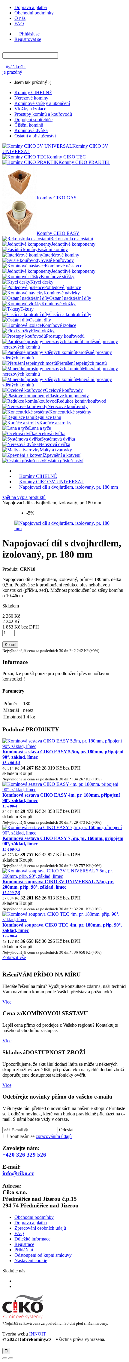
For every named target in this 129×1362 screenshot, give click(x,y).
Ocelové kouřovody (64, 390)
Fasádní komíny (53, 249)
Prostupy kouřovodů (65, 336)
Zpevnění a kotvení (62, 455)
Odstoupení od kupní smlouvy (43, 1255)
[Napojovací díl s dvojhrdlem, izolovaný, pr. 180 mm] (64, 528)
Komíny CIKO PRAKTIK (84, 162)
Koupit (10, 644)
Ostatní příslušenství (64, 460)
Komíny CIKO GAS (56, 197)
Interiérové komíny (61, 254)
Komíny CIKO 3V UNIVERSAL (51, 481)
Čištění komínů (28, 125)
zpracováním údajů (54, 1136)
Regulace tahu (47, 417)
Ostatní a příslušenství (35, 135)
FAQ (19, 23)
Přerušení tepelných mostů (82, 363)
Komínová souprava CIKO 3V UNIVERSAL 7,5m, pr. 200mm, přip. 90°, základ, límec (58, 887)
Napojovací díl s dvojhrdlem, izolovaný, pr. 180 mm (68, 487)
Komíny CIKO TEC (66, 156)
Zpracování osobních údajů (40, 1228)
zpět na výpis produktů (24, 497)
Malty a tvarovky (56, 449)
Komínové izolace (59, 325)
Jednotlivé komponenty (73, 244)
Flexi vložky (43, 330)
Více (6, 1001)
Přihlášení (23, 1249)
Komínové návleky (62, 292)
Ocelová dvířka (50, 433)
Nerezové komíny (31, 97)
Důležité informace (32, 1238)
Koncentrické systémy (70, 411)
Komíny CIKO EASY (58, 233)
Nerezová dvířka (54, 444)
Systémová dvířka (58, 438)
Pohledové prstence (62, 287)
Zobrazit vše (14, 957)
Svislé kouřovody (57, 260)
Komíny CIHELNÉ (33, 92)
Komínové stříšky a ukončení (42, 103)
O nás (20, 18)
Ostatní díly (40, 319)
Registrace (24, 1244)
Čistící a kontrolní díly (70, 314)
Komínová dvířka (31, 130)
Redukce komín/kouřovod (81, 401)
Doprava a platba (30, 7)
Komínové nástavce (63, 265)
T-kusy (27, 309)
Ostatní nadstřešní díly (70, 298)
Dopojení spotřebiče (33, 119)
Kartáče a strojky (55, 422)
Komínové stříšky (57, 276)
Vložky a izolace (30, 108)
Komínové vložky (58, 303)
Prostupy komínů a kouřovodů (43, 114)
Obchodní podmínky (34, 12)
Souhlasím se (41, 1136)
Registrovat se (27, 39)
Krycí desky (41, 281)
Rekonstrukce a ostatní (71, 238)
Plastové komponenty (68, 395)
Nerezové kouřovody (67, 406)
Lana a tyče (40, 428)
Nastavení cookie (30, 1260)
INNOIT (37, 1333)
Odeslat (66, 1129)
